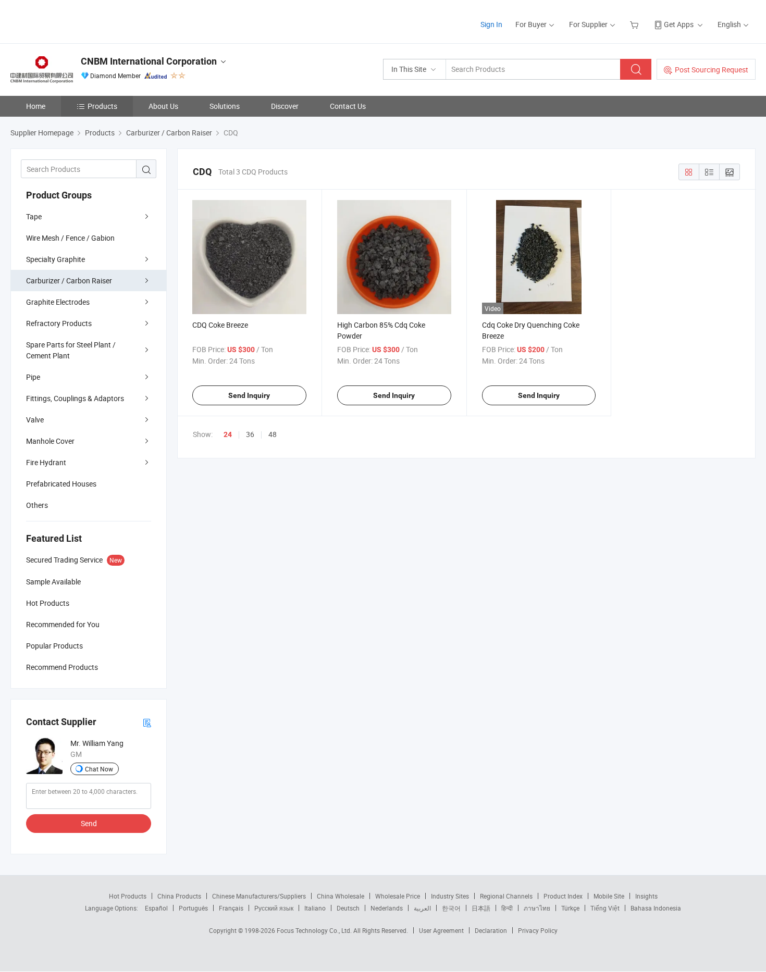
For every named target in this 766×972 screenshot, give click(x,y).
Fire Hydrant (46, 462)
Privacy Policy (538, 930)
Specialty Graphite (55, 259)
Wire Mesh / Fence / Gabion (70, 238)
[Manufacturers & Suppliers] (77, 20)
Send (89, 823)
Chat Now (99, 769)
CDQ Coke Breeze (220, 325)
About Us (163, 106)
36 (250, 434)
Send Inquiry (249, 395)
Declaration (491, 930)
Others (37, 505)
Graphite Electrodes (58, 302)
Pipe (33, 377)
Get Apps (678, 24)
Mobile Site (609, 896)
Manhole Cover (50, 441)
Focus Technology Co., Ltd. (315, 930)
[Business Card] (147, 722)
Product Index (563, 896)
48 (272, 434)
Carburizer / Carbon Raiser (69, 280)
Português (193, 908)
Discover (285, 106)
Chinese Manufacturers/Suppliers (259, 896)
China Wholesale (340, 896)
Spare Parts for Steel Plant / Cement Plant (71, 350)
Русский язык (273, 908)
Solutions (224, 106)
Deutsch (348, 908)
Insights (646, 896)
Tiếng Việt (605, 908)
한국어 (451, 908)
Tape (34, 216)
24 (228, 434)
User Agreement (441, 930)
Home (35, 106)
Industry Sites (450, 896)
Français (231, 908)
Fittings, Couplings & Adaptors (75, 398)
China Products (179, 896)
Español (156, 908)
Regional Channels (506, 896)
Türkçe (570, 908)
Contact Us (348, 106)
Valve (35, 420)
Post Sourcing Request (711, 69)
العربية (422, 908)
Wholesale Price (397, 896)
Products (102, 106)
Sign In (491, 24)
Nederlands (386, 908)
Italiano (315, 908)
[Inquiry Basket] (635, 24)
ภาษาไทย (537, 908)
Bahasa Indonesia (656, 908)
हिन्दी (507, 908)
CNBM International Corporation (149, 61)
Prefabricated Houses (61, 484)
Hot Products (127, 896)
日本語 (481, 908)
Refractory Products (59, 323)
